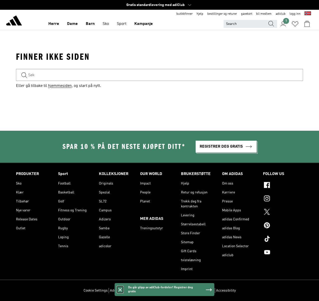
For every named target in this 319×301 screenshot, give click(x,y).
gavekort (246, 13)
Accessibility (226, 290)
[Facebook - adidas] (283, 185)
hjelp (200, 13)
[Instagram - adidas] (283, 199)
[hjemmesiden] (14, 21)
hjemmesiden (60, 86)
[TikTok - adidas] (283, 239)
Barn (90, 24)
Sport (121, 24)
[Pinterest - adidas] (283, 226)
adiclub (281, 13)
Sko (106, 24)
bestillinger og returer (222, 13)
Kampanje (143, 24)
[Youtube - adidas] (283, 253)
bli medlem (264, 13)
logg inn (295, 13)
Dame (72, 24)
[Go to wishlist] (295, 24)
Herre (53, 24)
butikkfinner (184, 13)
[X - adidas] (283, 212)
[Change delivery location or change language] (308, 14)
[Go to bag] (307, 24)
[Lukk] (120, 289)
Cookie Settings (95, 290)
